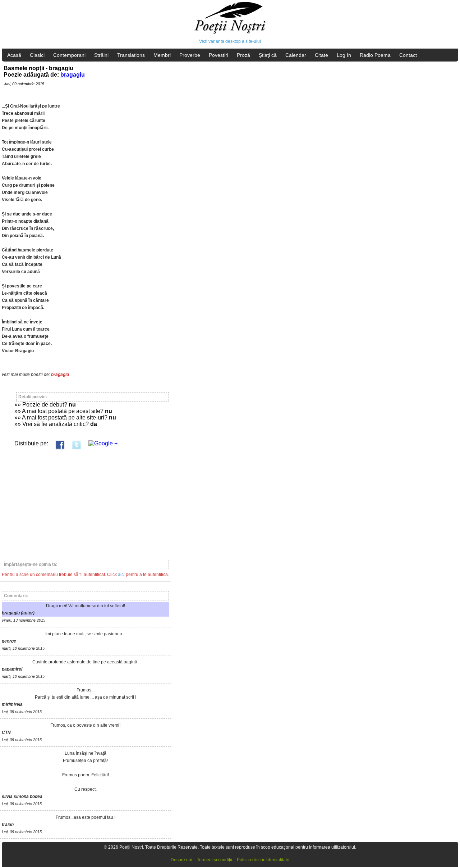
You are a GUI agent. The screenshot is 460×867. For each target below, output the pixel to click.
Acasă (14, 55)
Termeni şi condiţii (214, 859)
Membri (162, 55)
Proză (243, 55)
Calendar (295, 55)
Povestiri (218, 55)
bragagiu (72, 75)
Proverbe (189, 55)
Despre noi (181, 859)
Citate (321, 55)
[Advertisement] (85, 501)
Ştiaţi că (268, 55)
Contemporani (69, 55)
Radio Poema (375, 55)
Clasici (37, 55)
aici (121, 574)
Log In (344, 55)
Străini (101, 55)
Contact (408, 55)
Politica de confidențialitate (263, 859)
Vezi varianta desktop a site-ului (230, 41)
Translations (131, 55)
